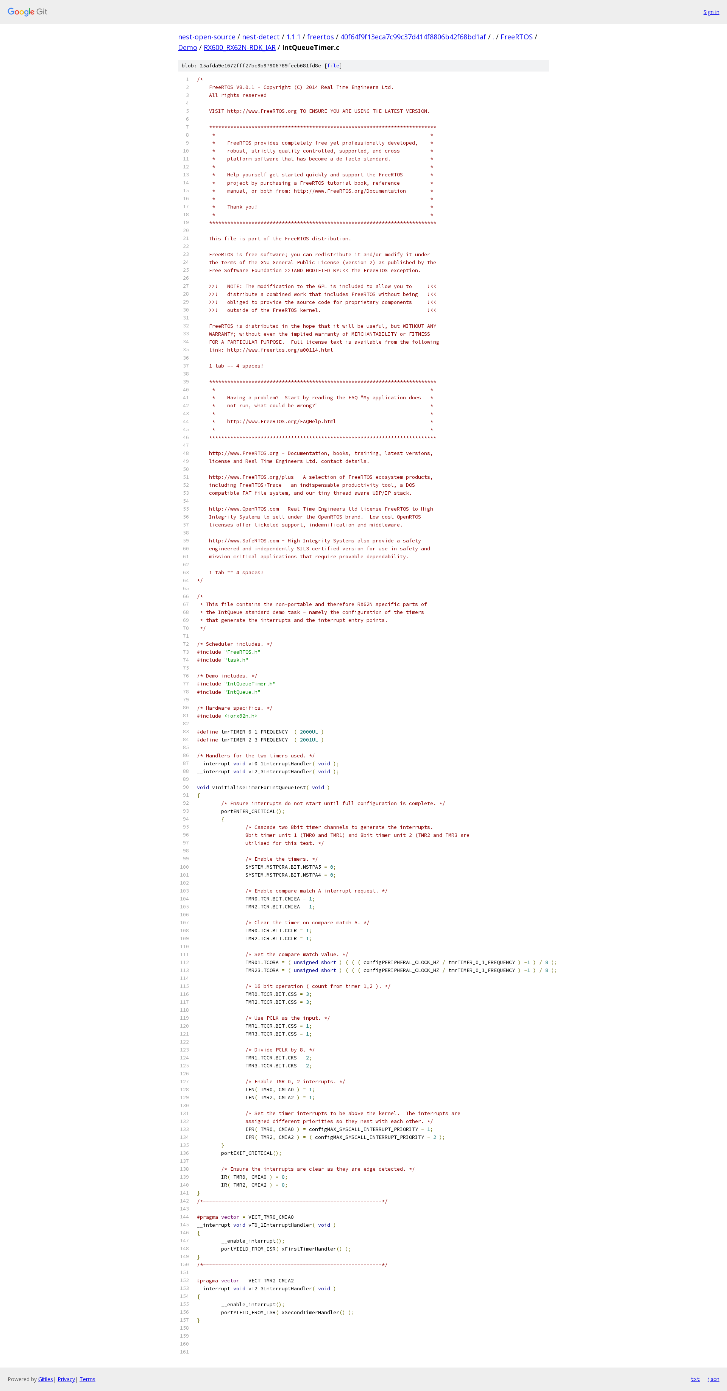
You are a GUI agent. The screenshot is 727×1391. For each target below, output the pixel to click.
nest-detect (261, 36)
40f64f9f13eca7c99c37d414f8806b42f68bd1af (413, 36)
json (713, 1378)
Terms (87, 1379)
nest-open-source (207, 36)
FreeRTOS (517, 36)
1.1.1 (293, 36)
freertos (320, 36)
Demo (187, 47)
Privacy (66, 1379)
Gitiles (45, 1379)
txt (695, 1378)
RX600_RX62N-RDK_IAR (240, 47)
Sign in (711, 12)
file (333, 65)
